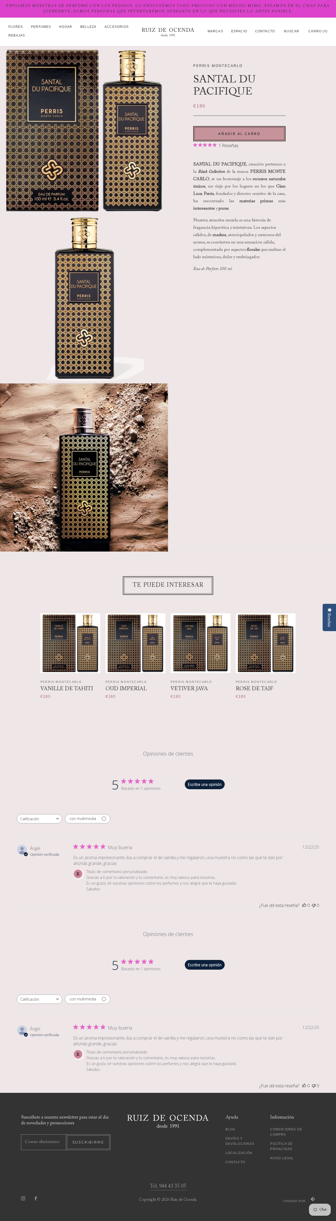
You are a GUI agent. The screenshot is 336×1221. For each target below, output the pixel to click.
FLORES (15, 27)
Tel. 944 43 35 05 (168, 1186)
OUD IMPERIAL (126, 689)
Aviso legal (282, 1158)
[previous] (30, 651)
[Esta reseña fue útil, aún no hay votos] (304, 905)
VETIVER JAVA (189, 689)
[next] (305, 651)
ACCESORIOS (116, 27)
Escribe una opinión (205, 784)
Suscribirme (88, 1142)
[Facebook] (36, 1198)
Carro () (318, 31)
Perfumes (41, 27)
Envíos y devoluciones (239, 1141)
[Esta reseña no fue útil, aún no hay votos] (314, 905)
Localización (238, 1153)
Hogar (65, 27)
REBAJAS (16, 35)
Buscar (291, 31)
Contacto (265, 31)
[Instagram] (23, 1198)
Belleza (88, 27)
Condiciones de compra (286, 1132)
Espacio (239, 31)
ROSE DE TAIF (254, 689)
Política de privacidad (281, 1146)
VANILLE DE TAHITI (66, 689)
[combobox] (39, 818)
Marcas (215, 31)
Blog (230, 1129)
